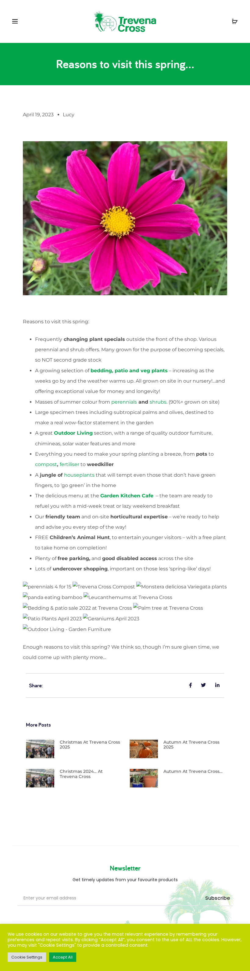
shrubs (158, 402)
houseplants (79, 475)
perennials (124, 402)
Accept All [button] (63, 957)
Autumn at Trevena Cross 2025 (191, 744)
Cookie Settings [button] (26, 957)
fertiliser (69, 464)
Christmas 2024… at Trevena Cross (81, 774)
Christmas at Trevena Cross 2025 (90, 744)
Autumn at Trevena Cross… (193, 771)
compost (46, 464)
